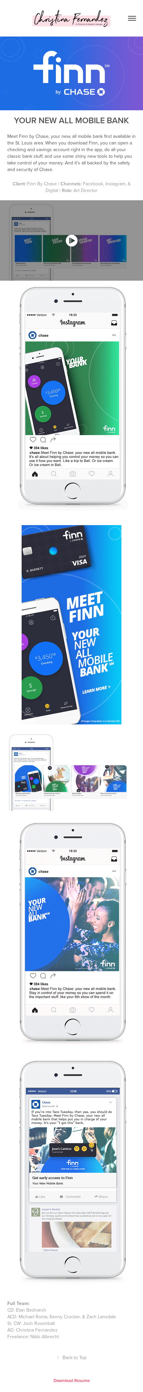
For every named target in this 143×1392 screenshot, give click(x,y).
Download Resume (72, 1380)
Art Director (85, 190)
